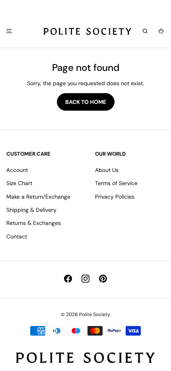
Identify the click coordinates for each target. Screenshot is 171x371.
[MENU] (8, 31)
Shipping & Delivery (31, 209)
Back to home (85, 101)
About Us (107, 170)
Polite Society (94, 314)
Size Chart (19, 183)
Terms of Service (116, 183)
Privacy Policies (114, 196)
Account (17, 170)
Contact (16, 236)
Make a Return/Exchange (38, 196)
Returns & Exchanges (33, 223)
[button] (160, 31)
